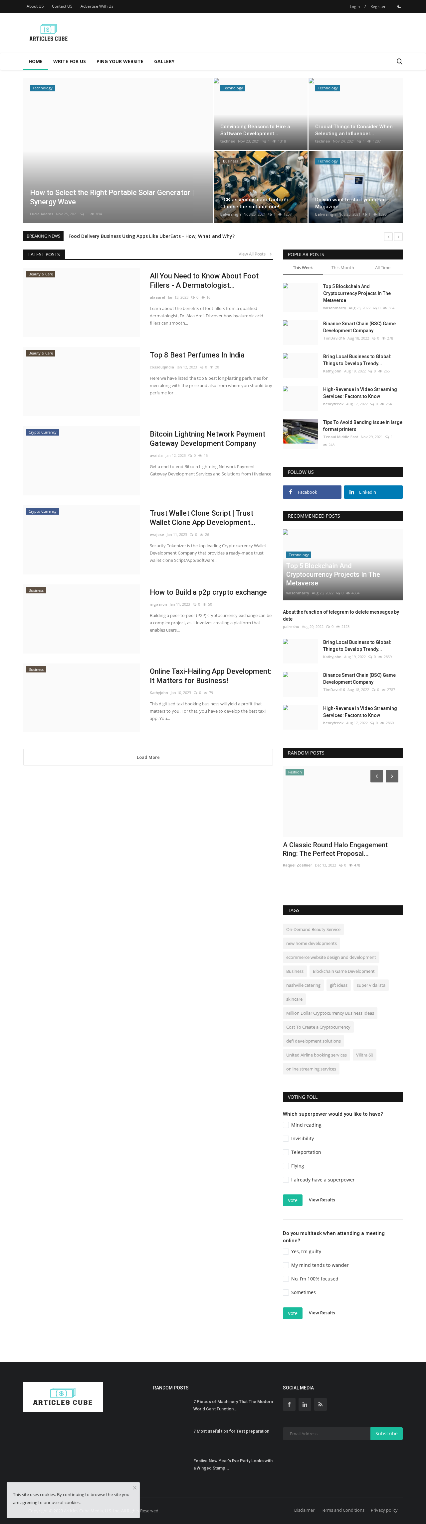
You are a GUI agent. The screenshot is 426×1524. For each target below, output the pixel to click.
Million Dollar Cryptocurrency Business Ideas (330, 1013)
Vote (293, 1200)
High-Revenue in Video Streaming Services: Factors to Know (360, 393)
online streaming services (311, 1069)
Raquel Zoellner (297, 865)
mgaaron (158, 604)
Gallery (164, 61)
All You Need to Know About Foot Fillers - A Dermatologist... (204, 280)
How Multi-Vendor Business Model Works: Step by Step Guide (139, 236)
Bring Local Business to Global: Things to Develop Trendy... (357, 360)
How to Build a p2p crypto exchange (208, 592)
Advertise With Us (97, 6)
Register (378, 6)
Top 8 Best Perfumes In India (197, 355)
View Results (322, 1200)
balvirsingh (230, 214)
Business (295, 971)
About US (35, 6)
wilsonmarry (334, 307)
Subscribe (386, 1433)
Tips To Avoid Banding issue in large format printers (362, 426)
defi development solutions (313, 1041)
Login (355, 6)
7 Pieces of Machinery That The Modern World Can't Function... (233, 1405)
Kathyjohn (159, 692)
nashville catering (303, 985)
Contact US (62, 6)
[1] (399, 6)
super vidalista (371, 985)
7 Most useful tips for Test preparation (231, 1431)
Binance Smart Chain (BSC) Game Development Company (359, 327)
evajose (157, 534)
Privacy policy (384, 1510)
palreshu (291, 626)
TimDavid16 (334, 338)
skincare (294, 999)
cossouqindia (162, 366)
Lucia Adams (41, 213)
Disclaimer (304, 1510)
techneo (227, 141)
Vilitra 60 (364, 1055)
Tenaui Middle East (340, 436)
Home (36, 61)
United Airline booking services (316, 1055)
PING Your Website (120, 61)
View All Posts (254, 254)
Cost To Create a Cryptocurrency (318, 1027)
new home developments (311, 943)
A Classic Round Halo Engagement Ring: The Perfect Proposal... (335, 849)
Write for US (69, 61)
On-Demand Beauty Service (313, 929)
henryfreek (333, 403)
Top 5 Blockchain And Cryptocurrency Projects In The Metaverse (357, 293)
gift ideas (338, 985)
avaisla (156, 455)
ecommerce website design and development (331, 957)
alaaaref (157, 297)
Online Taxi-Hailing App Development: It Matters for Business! (211, 676)
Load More (148, 757)
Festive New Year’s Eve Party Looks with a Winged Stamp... (233, 1464)
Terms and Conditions (342, 1510)
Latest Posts (44, 254)
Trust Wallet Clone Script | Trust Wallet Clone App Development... (202, 518)
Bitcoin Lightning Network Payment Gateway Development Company (207, 439)
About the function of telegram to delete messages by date (341, 615)
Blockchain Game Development (344, 971)
